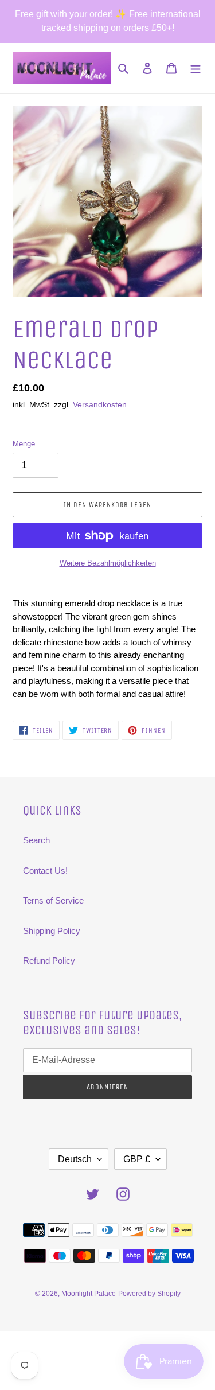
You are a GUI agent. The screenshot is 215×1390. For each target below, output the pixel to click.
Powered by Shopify (149, 1294)
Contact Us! (45, 870)
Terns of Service (53, 900)
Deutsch (75, 1159)
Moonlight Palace (88, 1294)
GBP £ (136, 1159)
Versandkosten (100, 404)
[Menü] (195, 68)
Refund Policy (49, 960)
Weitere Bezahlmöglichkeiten (108, 563)
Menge (24, 443)
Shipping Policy (51, 931)
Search (36, 840)
